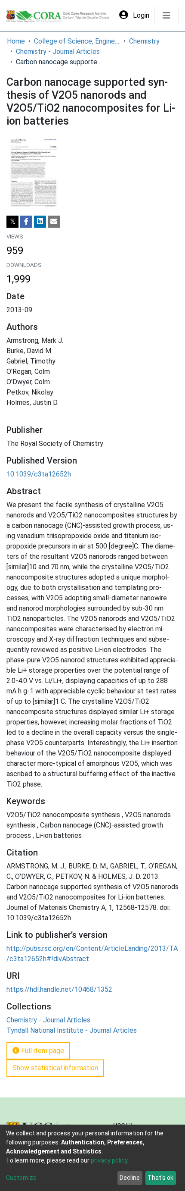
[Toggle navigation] (166, 15)
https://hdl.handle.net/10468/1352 (59, 989)
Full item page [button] (41, 1051)
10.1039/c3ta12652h (38, 474)
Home (16, 41)
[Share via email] (54, 222)
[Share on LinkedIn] (40, 222)
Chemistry (144, 41)
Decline (130, 1177)
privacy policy (109, 1160)
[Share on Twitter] (12, 222)
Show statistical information (55, 1068)
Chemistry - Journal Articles (58, 51)
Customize (21, 1177)
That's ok (160, 1177)
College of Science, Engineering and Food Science (77, 41)
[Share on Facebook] (26, 222)
